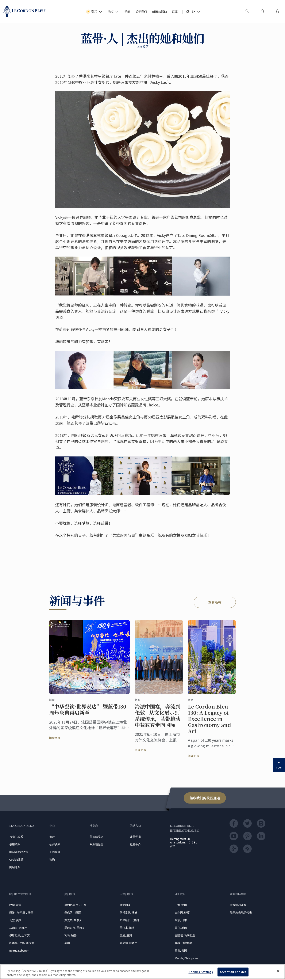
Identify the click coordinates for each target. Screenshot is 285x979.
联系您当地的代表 (241, 912)
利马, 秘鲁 (70, 935)
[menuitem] (247, 11)
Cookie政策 (16, 859)
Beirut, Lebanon (19, 950)
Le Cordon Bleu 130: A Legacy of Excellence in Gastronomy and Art (209, 718)
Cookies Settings (201, 972)
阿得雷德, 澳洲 (128, 912)
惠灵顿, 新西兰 (128, 943)
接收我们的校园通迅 (205, 797)
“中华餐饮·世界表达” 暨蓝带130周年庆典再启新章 (87, 709)
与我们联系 (16, 837)
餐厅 (52, 837)
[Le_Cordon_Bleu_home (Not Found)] (24, 11)
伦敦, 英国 (15, 920)
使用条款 (14, 844)
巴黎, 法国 (15, 905)
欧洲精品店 (96, 844)
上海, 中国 (181, 905)
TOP (279, 767)
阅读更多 (55, 737)
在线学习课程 (238, 905)
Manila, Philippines (186, 958)
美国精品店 (96, 837)
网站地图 (14, 867)
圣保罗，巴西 (72, 912)
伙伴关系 (54, 844)
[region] (142, 971)
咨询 (52, 859)
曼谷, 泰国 (181, 950)
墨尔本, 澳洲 (127, 928)
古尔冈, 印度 (182, 912)
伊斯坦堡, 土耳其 (19, 935)
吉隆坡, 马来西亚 (185, 935)
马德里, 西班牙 (18, 928)
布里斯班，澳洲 (129, 920)
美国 (67, 943)
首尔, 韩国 (181, 928)
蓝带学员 (135, 837)
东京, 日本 (181, 920)
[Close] (278, 971)
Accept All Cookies (233, 972)
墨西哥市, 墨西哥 (74, 928)
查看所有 (215, 602)
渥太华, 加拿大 (73, 920)
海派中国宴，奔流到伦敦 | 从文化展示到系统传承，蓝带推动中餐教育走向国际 (157, 715)
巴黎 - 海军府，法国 (21, 912)
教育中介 (135, 844)
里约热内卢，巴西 (75, 905)
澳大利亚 (125, 905)
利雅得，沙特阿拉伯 (21, 943)
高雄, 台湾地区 (183, 943)
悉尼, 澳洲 (126, 935)
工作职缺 (54, 852)
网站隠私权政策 (18, 852)
